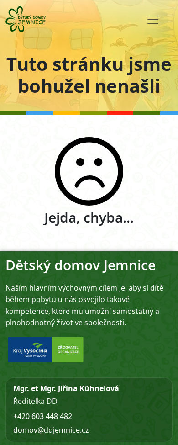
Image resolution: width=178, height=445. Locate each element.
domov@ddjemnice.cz (51, 430)
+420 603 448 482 (42, 416)
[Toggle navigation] (153, 19)
